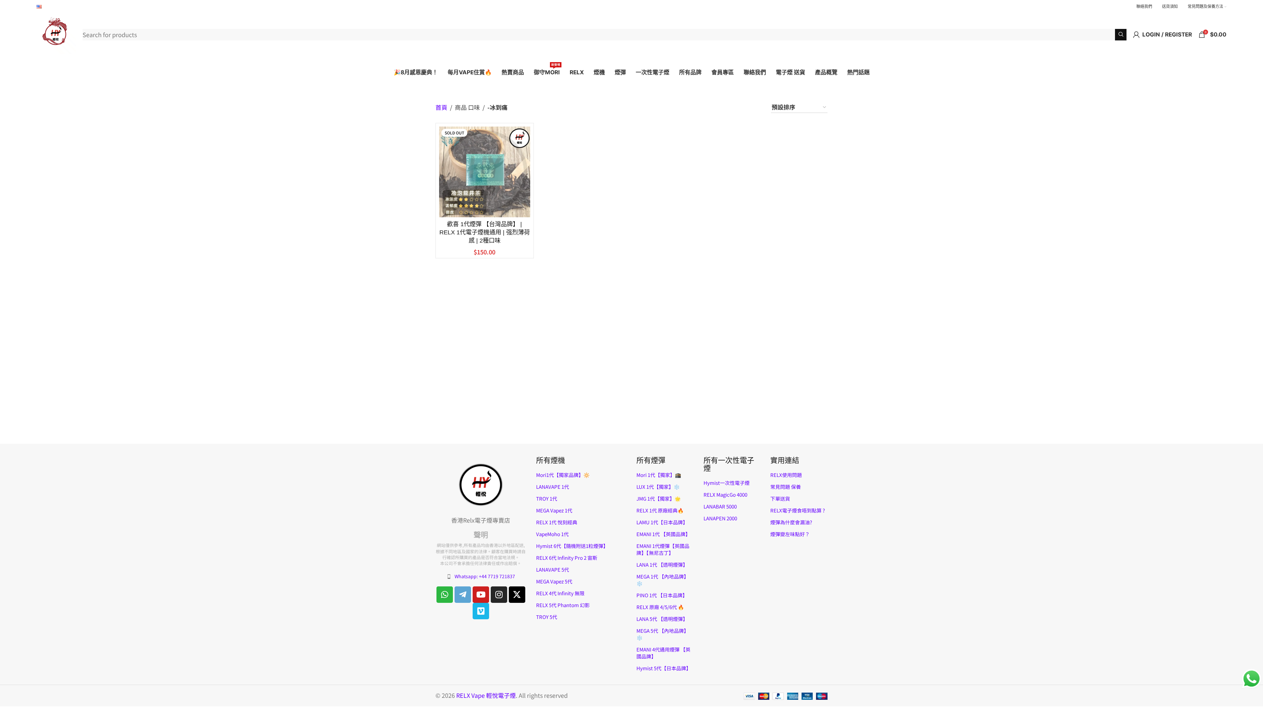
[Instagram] (499, 594)
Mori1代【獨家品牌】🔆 (563, 474)
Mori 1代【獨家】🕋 (658, 474)
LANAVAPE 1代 (552, 486)
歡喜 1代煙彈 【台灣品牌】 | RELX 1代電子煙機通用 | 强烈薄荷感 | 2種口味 (484, 232)
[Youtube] (481, 594)
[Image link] (481, 484)
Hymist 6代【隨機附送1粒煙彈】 (572, 545)
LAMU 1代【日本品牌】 (662, 522)
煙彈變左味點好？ (790, 534)
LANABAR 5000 (720, 506)
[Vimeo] (481, 611)
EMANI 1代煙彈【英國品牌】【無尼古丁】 (662, 549)
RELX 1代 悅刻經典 (556, 522)
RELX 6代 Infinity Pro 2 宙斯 (566, 557)
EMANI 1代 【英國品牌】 (663, 534)
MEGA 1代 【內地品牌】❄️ (662, 580)
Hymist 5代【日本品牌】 (663, 668)
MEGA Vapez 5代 (554, 581)
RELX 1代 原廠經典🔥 (660, 510)
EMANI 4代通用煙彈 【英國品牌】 (663, 653)
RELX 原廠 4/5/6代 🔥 (660, 607)
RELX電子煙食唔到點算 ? (797, 510)
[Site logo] (56, 33)
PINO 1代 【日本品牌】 (661, 595)
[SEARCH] (1121, 34)
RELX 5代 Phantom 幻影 (563, 605)
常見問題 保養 (785, 486)
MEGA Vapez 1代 (554, 510)
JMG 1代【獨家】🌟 (658, 498)
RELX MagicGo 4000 (725, 494)
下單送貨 (780, 498)
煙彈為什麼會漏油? (791, 522)
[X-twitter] (517, 594)
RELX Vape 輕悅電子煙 (486, 695)
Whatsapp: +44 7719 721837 (485, 576)
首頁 (441, 107)
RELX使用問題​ (786, 474)
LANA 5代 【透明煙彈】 (662, 618)
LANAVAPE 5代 (552, 569)
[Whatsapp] (444, 594)
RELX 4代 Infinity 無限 (560, 593)
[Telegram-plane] (463, 594)
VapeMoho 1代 (552, 534)
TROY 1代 (546, 498)
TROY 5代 (546, 616)
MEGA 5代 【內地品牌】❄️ (662, 634)
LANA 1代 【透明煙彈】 (662, 564)
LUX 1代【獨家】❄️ (658, 486)
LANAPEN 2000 (720, 518)
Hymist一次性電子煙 (727, 482)
